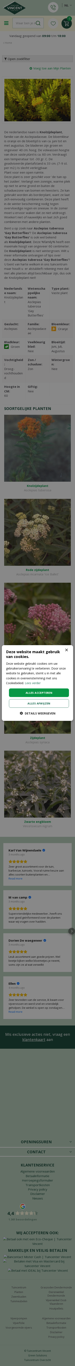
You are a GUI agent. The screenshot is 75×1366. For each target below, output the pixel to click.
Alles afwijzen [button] (39, 703)
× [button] (66, 650)
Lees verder (33, 683)
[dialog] (37, 683)
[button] (37, 713)
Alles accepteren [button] (39, 692)
